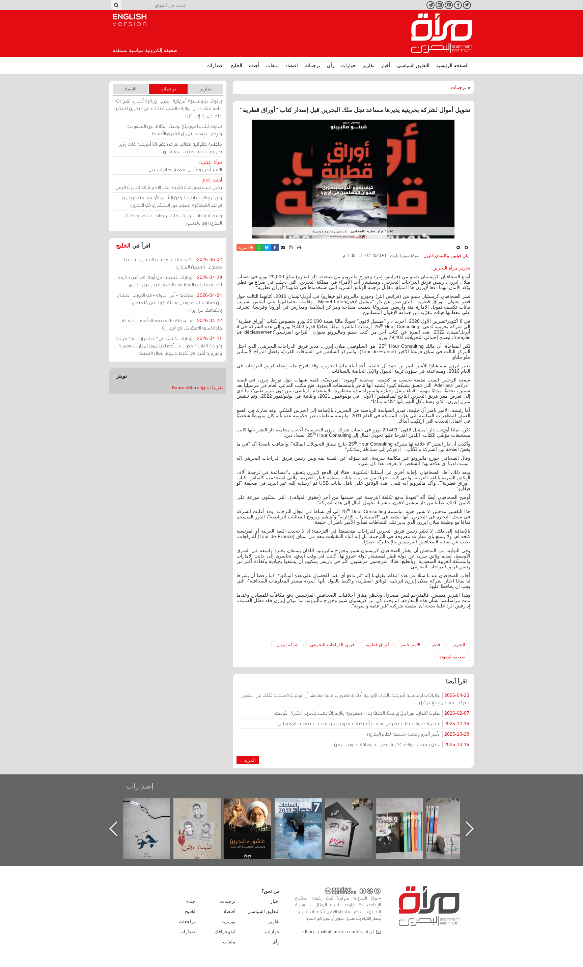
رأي (330, 65)
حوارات (348, 65)
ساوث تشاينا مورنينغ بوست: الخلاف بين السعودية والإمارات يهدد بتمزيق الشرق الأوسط (371, 712)
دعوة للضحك (153, 805)
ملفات (272, 65)
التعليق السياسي (413, 65)
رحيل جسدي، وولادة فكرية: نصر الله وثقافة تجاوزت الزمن (401, 744)
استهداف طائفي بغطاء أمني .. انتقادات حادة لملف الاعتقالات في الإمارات (170, 324)
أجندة (254, 65)
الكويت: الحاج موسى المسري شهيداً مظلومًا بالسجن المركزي (173, 263)
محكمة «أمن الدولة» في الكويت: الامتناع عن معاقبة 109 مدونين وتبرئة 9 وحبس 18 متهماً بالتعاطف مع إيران (169, 302)
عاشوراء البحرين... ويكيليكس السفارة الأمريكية (305, 814)
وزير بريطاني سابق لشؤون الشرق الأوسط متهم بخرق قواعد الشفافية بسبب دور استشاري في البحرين (172, 201)
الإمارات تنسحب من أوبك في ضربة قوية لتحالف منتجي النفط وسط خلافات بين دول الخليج (170, 281)
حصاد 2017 (355, 805)
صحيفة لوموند (452, 656)
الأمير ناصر (410, 644)
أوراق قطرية (377, 644)
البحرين (458, 644)
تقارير (368, 65)
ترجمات (312, 65)
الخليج (236, 65)
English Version (129, 20)
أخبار (385, 65)
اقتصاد (291, 65)
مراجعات (188, 921)
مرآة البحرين (441, 33)
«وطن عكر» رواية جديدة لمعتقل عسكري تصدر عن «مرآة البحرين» (406, 818)
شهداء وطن (255, 805)
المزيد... (248, 760)
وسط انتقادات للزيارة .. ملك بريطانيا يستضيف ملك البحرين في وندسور (174, 219)
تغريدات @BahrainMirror (197, 387)
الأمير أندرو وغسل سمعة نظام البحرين (418, 733)
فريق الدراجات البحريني (332, 644)
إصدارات (215, 65)
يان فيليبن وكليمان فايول (446, 255)
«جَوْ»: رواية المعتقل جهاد (204, 810)
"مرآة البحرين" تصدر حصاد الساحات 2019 (456, 814)
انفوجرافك (225, 931)
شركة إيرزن (287, 644)
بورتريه (228, 921)
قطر (436, 644)
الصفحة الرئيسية (452, 65)
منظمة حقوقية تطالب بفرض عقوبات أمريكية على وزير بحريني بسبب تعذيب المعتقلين (373, 723)
